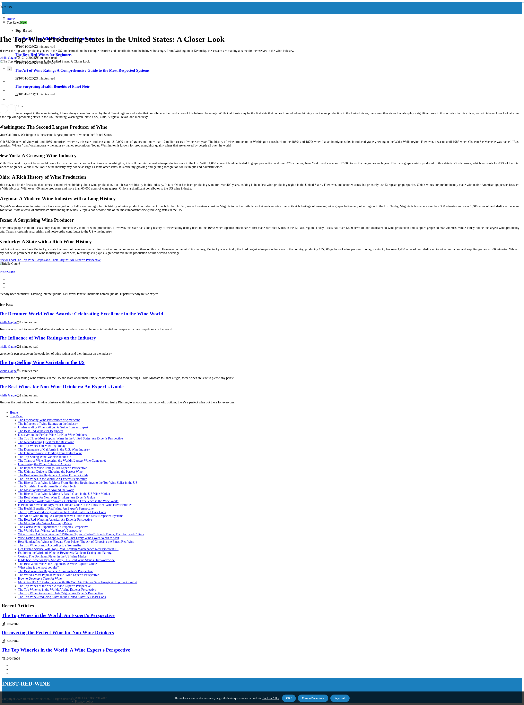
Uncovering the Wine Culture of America (44, 464)
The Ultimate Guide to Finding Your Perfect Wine (50, 453)
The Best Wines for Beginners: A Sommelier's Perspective (55, 571)
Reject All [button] (340, 698)
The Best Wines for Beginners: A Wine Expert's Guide (53, 475)
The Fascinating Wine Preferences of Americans (49, 420)
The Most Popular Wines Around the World (46, 490)
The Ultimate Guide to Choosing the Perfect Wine (50, 471)
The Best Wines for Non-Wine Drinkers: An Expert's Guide (56, 497)
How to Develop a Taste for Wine (40, 578)
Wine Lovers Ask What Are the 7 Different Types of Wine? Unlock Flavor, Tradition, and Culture (81, 534)
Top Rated (16, 416)
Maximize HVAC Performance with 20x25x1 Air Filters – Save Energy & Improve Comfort (77, 582)
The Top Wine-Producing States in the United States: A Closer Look (62, 512)
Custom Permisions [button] (313, 698)
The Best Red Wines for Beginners (40, 431)
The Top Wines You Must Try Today (42, 445)
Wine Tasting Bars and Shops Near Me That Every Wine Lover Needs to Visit (68, 538)
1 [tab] (9, 68)
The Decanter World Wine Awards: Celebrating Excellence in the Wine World (68, 501)
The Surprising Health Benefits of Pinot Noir (47, 486)
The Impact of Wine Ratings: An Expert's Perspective (52, 468)
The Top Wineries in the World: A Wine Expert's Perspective (57, 589)
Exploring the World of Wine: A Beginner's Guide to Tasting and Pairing (65, 552)
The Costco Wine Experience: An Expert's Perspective (53, 527)
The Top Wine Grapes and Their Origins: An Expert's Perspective (60, 593)
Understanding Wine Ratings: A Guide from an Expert (53, 427)
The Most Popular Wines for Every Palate (45, 523)
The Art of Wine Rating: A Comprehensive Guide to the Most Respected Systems (70, 516)
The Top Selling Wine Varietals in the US (44, 457)
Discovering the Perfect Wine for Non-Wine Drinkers (52, 434)
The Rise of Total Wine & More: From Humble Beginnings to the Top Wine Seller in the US (77, 482)
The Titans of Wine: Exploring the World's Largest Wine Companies (62, 460)
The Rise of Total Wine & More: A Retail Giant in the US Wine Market (64, 493)
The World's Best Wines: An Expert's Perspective (49, 530)
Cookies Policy (270, 698)
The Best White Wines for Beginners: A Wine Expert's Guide (57, 563)
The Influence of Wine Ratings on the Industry (48, 423)
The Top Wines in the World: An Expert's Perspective (52, 479)
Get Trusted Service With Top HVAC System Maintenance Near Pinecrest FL (68, 549)
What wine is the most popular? (38, 567)
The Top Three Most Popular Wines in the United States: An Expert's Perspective (70, 438)
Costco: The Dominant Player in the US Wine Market (52, 556)
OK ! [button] (289, 698)
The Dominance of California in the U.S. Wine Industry (54, 449)
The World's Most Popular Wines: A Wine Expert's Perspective (58, 575)
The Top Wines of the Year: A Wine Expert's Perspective (54, 586)
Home (11, 18)
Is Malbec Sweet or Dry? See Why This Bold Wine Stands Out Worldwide (66, 560)
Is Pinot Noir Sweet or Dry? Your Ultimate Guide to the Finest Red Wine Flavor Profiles (75, 504)
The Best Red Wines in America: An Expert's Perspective (55, 519)
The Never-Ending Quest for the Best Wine (46, 442)
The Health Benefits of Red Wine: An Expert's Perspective (56, 508)
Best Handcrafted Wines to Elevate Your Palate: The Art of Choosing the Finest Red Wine (76, 541)
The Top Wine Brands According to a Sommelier (49, 545)
